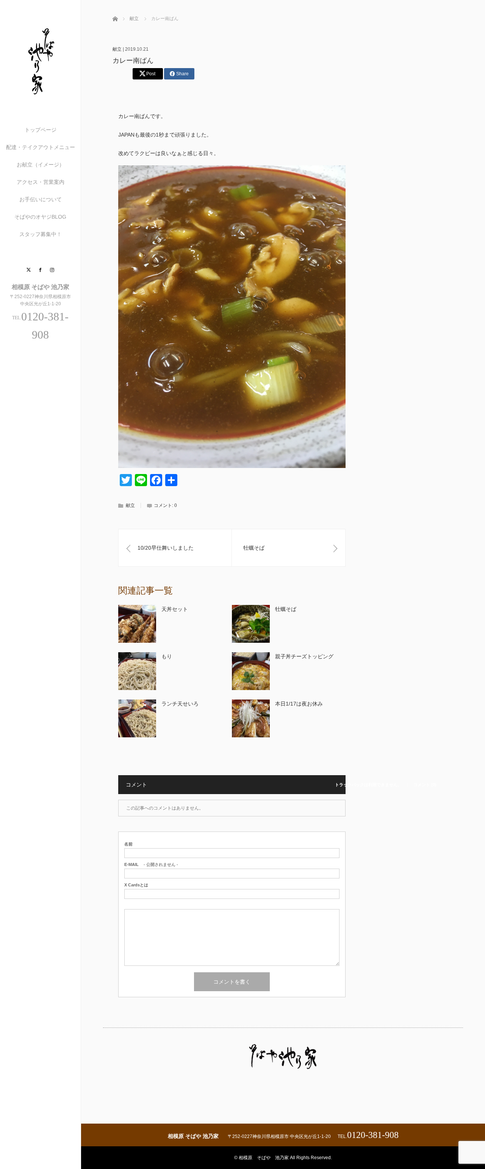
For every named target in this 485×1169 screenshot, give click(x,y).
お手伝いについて (40, 199)
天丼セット (174, 609)
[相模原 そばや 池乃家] (40, 95)
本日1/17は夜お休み (299, 704)
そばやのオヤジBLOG (40, 217)
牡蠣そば (285, 609)
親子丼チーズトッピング (304, 656)
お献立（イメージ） (40, 165)
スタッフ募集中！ (40, 234)
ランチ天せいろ (180, 704)
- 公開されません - (151, 865)
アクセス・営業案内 (40, 182)
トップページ (40, 130)
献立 (117, 49)
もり (166, 656)
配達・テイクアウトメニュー (40, 147)
